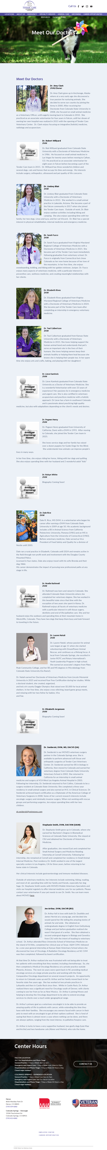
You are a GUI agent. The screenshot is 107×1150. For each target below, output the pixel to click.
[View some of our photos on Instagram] (87, 6)
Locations (9, 14)
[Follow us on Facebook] (78, 6)
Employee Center (46, 1132)
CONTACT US (85, 1064)
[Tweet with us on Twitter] (83, 6)
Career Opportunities (92, 14)
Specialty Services (47, 14)
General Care (63, 14)
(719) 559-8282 (11, 1106)
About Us (21, 14)
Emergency (32, 14)
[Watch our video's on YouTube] (91, 6)
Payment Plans (59, 17)
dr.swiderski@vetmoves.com (29, 812)
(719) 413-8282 (11, 1118)
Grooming (76, 14)
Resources (45, 17)
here (32, 895)
